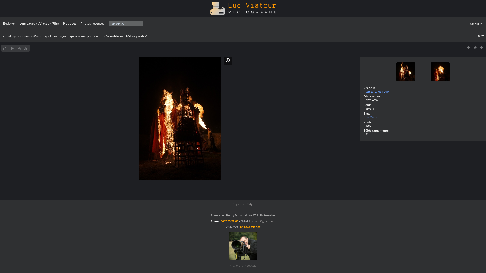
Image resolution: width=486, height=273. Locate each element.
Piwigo (250, 204)
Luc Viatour (372, 117)
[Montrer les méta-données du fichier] (19, 48)
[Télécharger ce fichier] (25, 48)
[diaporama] (12, 48)
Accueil (7, 36)
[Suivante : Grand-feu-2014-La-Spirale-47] (481, 47)
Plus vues (70, 23)
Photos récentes (92, 23)
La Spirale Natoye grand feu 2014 (85, 36)
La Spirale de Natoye (53, 36)
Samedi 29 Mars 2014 (377, 91)
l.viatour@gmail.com (262, 221)
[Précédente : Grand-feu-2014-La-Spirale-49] (475, 47)
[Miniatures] (468, 47)
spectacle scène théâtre (26, 36)
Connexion (476, 23)
